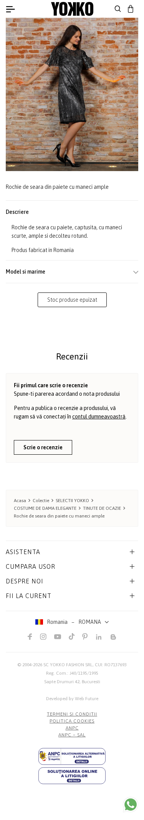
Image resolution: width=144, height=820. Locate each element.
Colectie (41, 500)
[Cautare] (117, 8)
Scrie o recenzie (43, 447)
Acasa (20, 500)
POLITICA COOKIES (72, 721)
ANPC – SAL (72, 735)
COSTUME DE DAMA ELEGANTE (45, 508)
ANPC (72, 728)
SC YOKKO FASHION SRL (68, 664)
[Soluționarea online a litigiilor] (72, 775)
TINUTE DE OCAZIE (102, 508)
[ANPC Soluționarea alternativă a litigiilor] (72, 756)
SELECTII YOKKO (72, 500)
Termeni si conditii (72, 714)
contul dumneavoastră (99, 416)
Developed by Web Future (72, 698)
